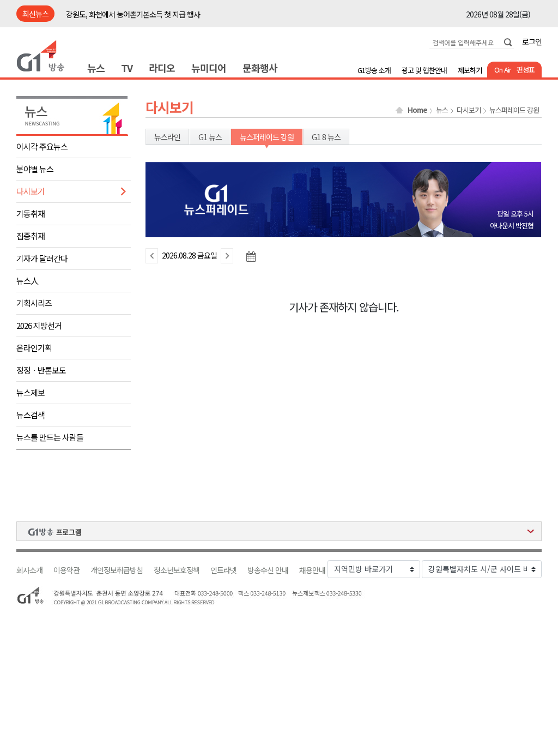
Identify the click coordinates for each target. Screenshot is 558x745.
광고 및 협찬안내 (424, 70)
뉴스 (96, 68)
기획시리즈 (34, 303)
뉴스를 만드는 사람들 (49, 437)
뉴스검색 (30, 414)
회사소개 (29, 570)
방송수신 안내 (267, 570)
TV (126, 68)
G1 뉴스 (210, 136)
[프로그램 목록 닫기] (279, 531)
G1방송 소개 (374, 70)
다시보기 (30, 191)
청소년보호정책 (176, 570)
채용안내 (312, 570)
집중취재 (30, 236)
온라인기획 (34, 347)
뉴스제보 (30, 392)
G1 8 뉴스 (326, 136)
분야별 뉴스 (34, 169)
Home (417, 110)
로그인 (532, 41)
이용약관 (66, 570)
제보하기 (470, 70)
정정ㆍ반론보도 (41, 370)
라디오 (162, 68)
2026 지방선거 (39, 325)
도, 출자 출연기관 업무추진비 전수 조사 (123, 14)
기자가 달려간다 (42, 258)
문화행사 (259, 68)
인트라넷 (223, 570)
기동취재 (30, 213)
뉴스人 (27, 280)
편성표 (526, 69)
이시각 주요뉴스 (42, 146)
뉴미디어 (208, 68)
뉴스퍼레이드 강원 (514, 110)
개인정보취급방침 (116, 570)
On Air (502, 69)
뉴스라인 (167, 136)
